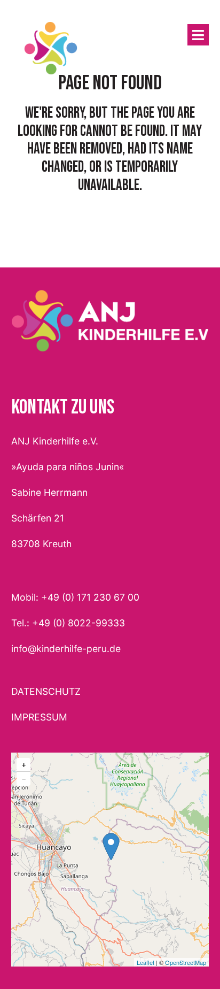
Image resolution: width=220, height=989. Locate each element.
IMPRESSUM (39, 717)
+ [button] (24, 765)
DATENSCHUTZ (46, 691)
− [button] (24, 779)
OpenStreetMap (185, 962)
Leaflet (145, 962)
